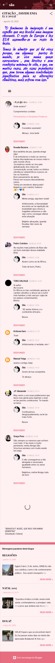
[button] (51, 14)
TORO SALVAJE (21, 281)
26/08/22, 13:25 (35, 281)
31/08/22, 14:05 (33, 257)
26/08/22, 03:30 (35, 243)
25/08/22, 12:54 (35, 102)
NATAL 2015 (9, 588)
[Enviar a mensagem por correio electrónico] (9, 92)
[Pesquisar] (51, 5)
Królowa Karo (20, 331)
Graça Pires (19, 436)
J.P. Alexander (20, 391)
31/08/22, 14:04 (33, 124)
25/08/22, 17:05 (35, 147)
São (24, 124)
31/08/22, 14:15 (33, 455)
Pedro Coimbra (21, 243)
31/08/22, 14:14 (33, 408)
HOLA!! (6, 621)
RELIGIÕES (9, 555)
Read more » (46, 579)
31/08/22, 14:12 (33, 340)
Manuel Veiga (20, 358)
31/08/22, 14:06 (33, 305)
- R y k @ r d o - (21, 102)
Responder (19, 141)
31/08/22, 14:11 (33, 194)
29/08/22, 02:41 (33, 391)
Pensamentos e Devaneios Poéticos (30, 116)
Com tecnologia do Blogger (29, 657)
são (11, 5)
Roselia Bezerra (21, 147)
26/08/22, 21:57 (33, 331)
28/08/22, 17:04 (33, 359)
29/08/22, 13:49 (31, 436)
